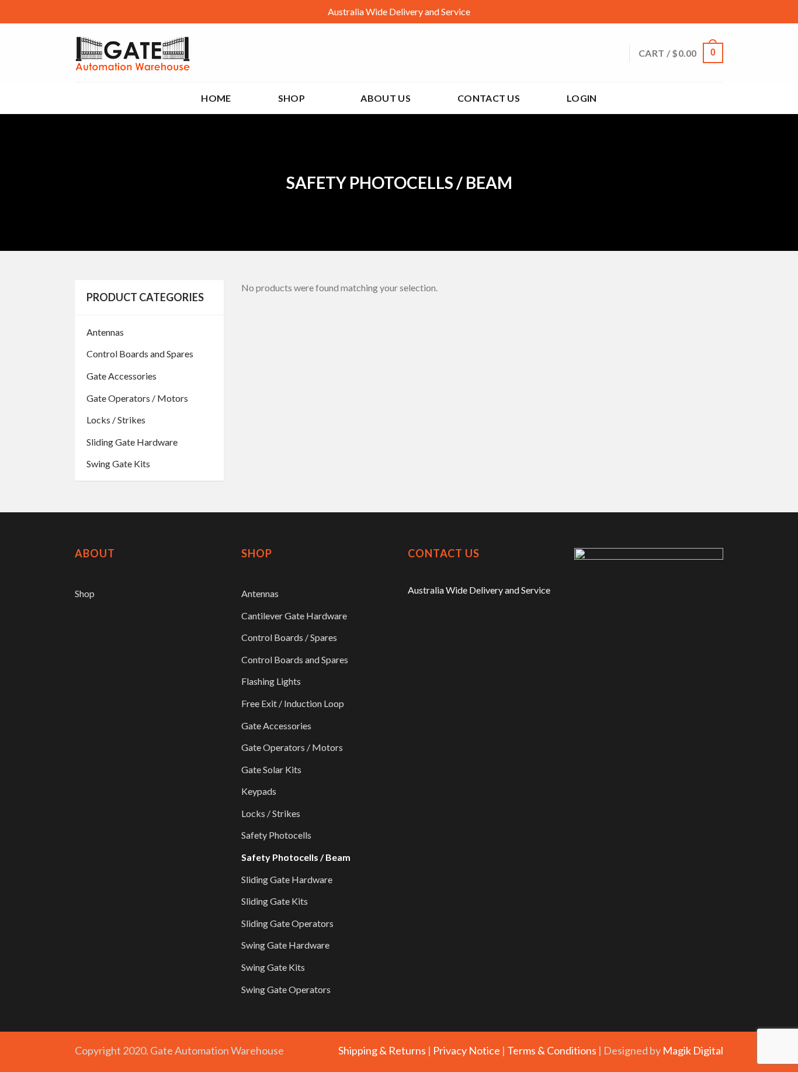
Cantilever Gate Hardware (294, 615)
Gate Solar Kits (271, 769)
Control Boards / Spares (289, 637)
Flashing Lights (271, 681)
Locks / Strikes (115, 419)
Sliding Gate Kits (274, 900)
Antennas (105, 331)
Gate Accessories (121, 375)
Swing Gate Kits (118, 463)
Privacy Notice (466, 1050)
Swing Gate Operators (286, 989)
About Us (385, 98)
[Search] (615, 53)
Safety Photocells (276, 834)
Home (216, 98)
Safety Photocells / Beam (296, 857)
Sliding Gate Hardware (132, 441)
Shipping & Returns (382, 1050)
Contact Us (488, 98)
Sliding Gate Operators (287, 923)
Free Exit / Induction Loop (292, 703)
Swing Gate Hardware (285, 944)
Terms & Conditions (551, 1050)
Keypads (258, 791)
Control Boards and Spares (139, 353)
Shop (291, 98)
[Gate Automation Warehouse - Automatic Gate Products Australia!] (133, 53)
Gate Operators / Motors (137, 398)
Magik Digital (692, 1050)
